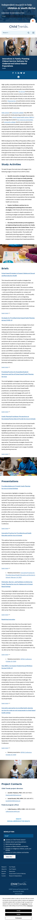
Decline (18, 914)
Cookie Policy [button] (25, 904)
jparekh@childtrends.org (13, 801)
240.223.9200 (18, 893)
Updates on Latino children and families (17, 852)
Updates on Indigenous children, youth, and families (18, 849)
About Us (4, 869)
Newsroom (12, 871)
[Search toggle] (28, 32)
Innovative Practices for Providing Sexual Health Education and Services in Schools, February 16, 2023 (20, 575)
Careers (4, 876)
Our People (12, 867)
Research (4, 867)
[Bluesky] (21, 73)
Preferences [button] (29, 905)
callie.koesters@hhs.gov (13, 811)
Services (4, 871)
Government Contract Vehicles (17, 873)
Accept (18, 910)
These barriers (11, 101)
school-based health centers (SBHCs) (23, 117)
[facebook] (13, 73)
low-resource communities (25, 119)
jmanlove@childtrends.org (13, 795)
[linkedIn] (18, 73)
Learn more (5, 313)
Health (4, 68)
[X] (16, 73)
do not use (22, 91)
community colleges (18, 112)
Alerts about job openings (13, 844)
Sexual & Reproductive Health (18, 821)
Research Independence (15, 876)
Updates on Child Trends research (15, 839)
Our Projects (12, 869)
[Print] (18, 77)
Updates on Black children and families (17, 846)
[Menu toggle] (33, 32)
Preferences (18, 918)
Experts (4, 873)
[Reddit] (24, 73)
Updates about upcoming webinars (16, 842)
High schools (5, 112)
